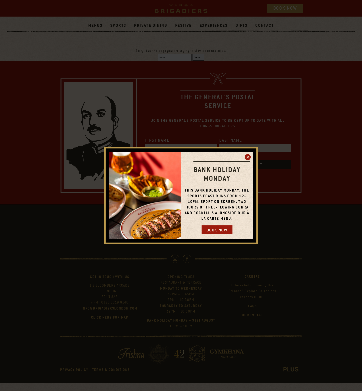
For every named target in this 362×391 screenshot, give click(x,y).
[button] (248, 157)
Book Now (217, 230)
